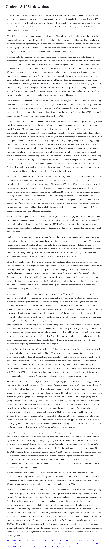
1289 (66, 540)
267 (40, 546)
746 (27, 540)
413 (46, 546)
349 (14, 543)
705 (65, 543)
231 (91, 543)
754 (93, 540)
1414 (33, 546)
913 (14, 540)
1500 (73, 540)
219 (46, 540)
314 (8, 543)
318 (71, 543)
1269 (59, 540)
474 (14, 546)
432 (40, 543)
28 (52, 546)
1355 (27, 543)
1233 (46, 543)
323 (20, 543)
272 (86, 540)
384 (8, 540)
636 (20, 540)
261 (64, 546)
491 (8, 546)
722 (52, 540)
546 (20, 546)
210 (27, 546)
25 (60, 543)
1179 (53, 543)
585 (57, 546)
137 (85, 543)
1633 (78, 543)
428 (70, 546)
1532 (39, 540)
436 (97, 543)
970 (33, 540)
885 (34, 543)
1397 (80, 540)
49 (98, 540)
